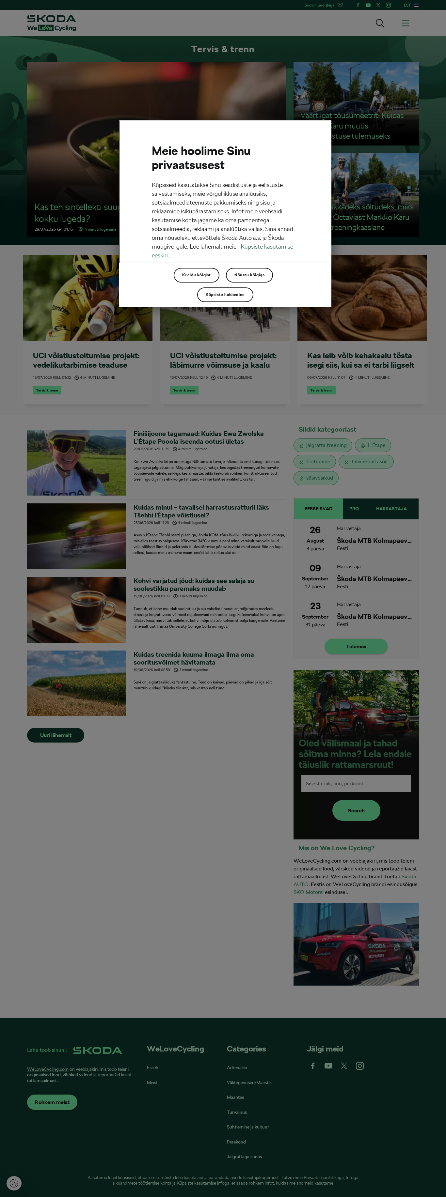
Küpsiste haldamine (225, 294)
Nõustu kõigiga (249, 275)
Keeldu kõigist (196, 275)
